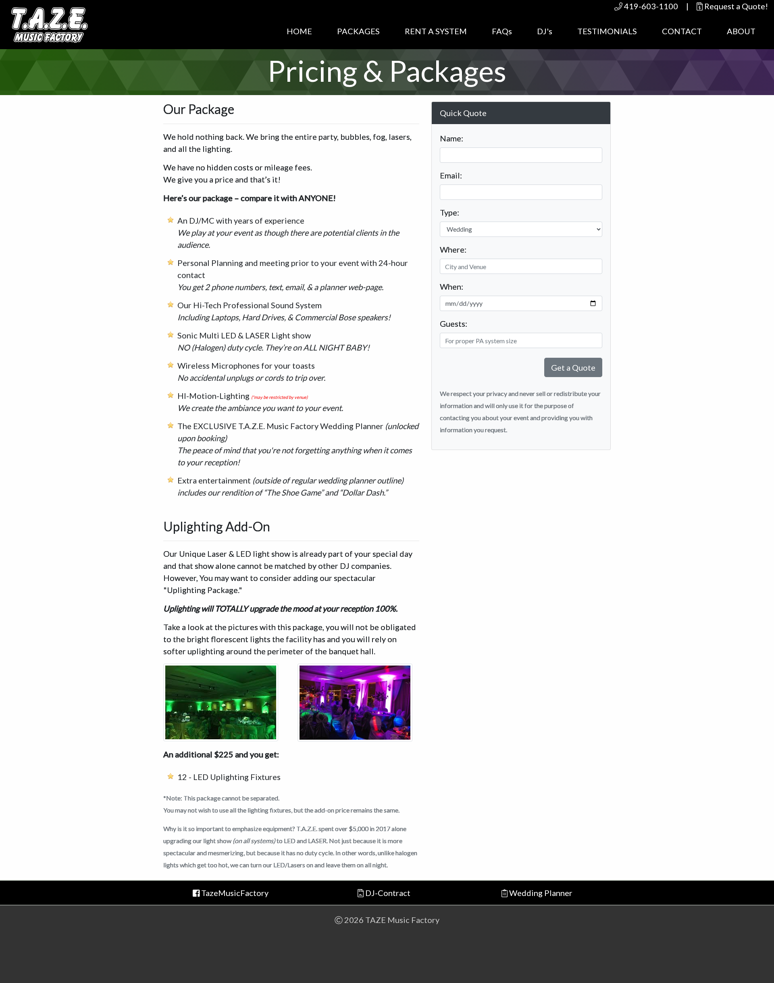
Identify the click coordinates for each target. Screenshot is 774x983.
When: (451, 286)
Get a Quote (573, 367)
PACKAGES (358, 31)
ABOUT (741, 31)
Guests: (453, 323)
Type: (449, 212)
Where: (453, 249)
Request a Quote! (735, 6)
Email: (451, 175)
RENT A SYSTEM (436, 31)
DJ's (544, 31)
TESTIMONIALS (607, 31)
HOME (299, 31)
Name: (451, 138)
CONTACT (682, 31)
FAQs (502, 31)
